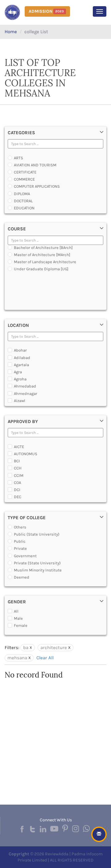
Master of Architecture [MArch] (42, 254)
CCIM (18, 475)
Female (20, 625)
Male (18, 618)
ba (25, 647)
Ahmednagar (25, 393)
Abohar (20, 350)
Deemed (21, 577)
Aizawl (19, 400)
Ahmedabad (25, 386)
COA (17, 482)
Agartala (21, 364)
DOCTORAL (23, 201)
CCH (18, 468)
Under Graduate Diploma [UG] (41, 269)
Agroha (20, 379)
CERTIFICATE (25, 172)
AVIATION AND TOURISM (35, 165)
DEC (17, 496)
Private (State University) (37, 563)
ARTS (18, 158)
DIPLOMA (22, 193)
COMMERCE (24, 179)
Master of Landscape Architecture (45, 261)
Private (20, 548)
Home (11, 31)
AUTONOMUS (25, 453)
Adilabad (22, 357)
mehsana (17, 658)
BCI (17, 461)
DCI (17, 489)
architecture (53, 647)
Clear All (45, 658)
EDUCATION (24, 208)
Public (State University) (37, 534)
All (16, 611)
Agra (18, 372)
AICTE (19, 446)
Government (25, 556)
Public (20, 541)
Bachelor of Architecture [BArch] (43, 247)
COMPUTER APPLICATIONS (37, 186)
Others (20, 527)
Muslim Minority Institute (38, 570)
